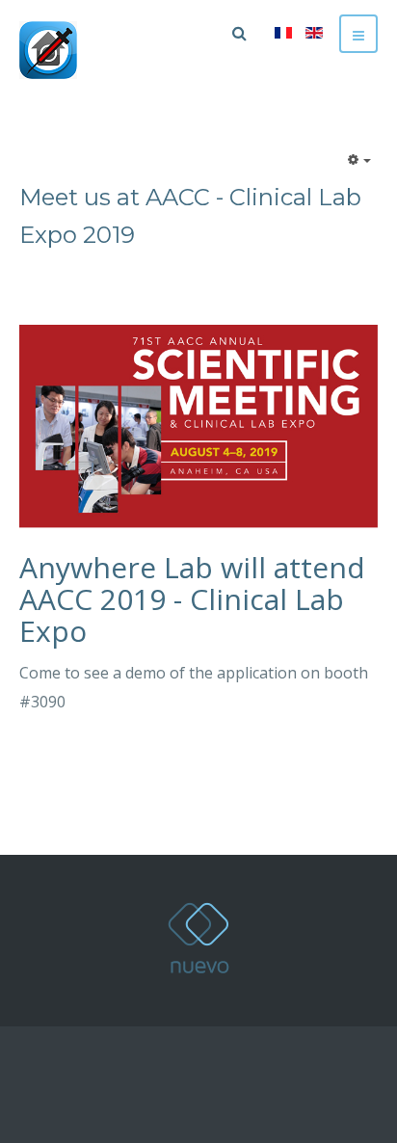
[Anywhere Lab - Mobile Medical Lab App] (48, 50)
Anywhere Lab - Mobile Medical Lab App (198, 938)
